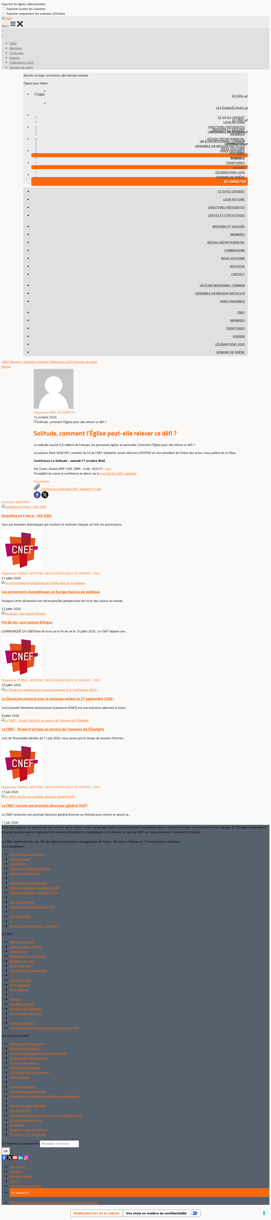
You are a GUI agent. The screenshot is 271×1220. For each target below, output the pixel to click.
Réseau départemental (226, 242)
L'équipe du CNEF (21, 980)
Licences (15, 1171)
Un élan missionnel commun (222, 141)
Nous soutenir (233, 258)
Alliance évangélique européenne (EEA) (35, 887)
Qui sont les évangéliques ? (28, 854)
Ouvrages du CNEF (22, 1023)
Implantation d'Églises (24, 1048)
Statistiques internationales (28, 883)
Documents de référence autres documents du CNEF (45, 1027)
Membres (16, 48)
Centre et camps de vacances (29, 1129)
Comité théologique (23, 1086)
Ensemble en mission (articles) (220, 146)
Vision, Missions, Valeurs (26, 946)
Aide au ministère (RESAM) (27, 1105)
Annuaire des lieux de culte (27, 1043)
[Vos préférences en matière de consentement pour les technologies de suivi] (264, 1213)
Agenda (15, 57)
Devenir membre (20, 965)
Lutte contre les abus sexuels (29, 1072)
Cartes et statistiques (226, 215)
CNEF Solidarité (20, 1077)
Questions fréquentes (226, 207)
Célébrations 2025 (22, 62)
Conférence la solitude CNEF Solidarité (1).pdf (70, 489)
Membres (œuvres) (22, 961)
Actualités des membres (26, 1008)
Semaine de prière (21, 67)
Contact (238, 274)
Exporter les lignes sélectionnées (23, 4)
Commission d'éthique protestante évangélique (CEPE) (46, 1115)
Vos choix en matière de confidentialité (156, 1213)
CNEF (13, 43)
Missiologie (17, 1124)
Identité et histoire (22, 941)
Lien (108, 468)
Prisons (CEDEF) (20, 1110)
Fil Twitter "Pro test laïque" (28, 1134)
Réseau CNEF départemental (29, 1058)
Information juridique (23, 1062)
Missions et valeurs (228, 226)
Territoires (16, 53)
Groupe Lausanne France (26, 1120)
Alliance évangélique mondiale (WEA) (34, 892)
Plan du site (17, 1166)
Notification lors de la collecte (97, 1213)
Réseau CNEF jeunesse (25, 1067)
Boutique (237, 266)
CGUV (13, 1181)
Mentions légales (21, 1176)
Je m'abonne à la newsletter (20, 1143)
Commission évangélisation (28, 1091)
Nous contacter (20, 984)
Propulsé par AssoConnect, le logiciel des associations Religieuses (54, 1202)
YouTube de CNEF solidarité (118, 473)
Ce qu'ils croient (231, 117)
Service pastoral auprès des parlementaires (38, 1053)
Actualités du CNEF (22, 1004)
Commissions (234, 250)
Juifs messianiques (22, 902)
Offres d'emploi (20, 916)
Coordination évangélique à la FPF (32, 906)
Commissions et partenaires (28, 970)
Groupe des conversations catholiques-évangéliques (44, 1096)
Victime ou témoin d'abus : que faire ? (35, 926)
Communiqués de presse (26, 1013)
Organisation (18, 951)
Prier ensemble (232, 150)
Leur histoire (234, 122)
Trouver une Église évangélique (30, 868)
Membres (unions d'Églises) (28, 956)
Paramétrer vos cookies (25, 1185)
